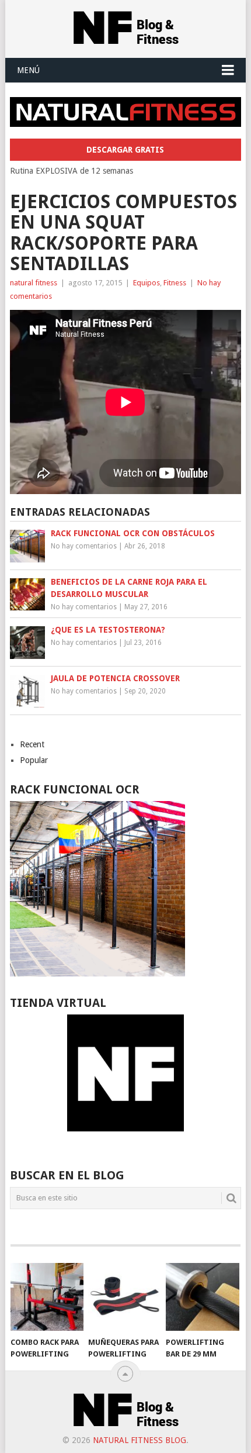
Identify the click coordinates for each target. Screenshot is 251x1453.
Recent (32, 744)
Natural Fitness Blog (139, 1440)
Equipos (146, 282)
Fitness (174, 282)
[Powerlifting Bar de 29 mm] (202, 1297)
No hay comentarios (84, 546)
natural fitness (33, 282)
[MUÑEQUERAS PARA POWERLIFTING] (124, 1297)
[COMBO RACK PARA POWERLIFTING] (47, 1297)
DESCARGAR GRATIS (125, 149)
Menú (28, 70)
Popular (34, 760)
